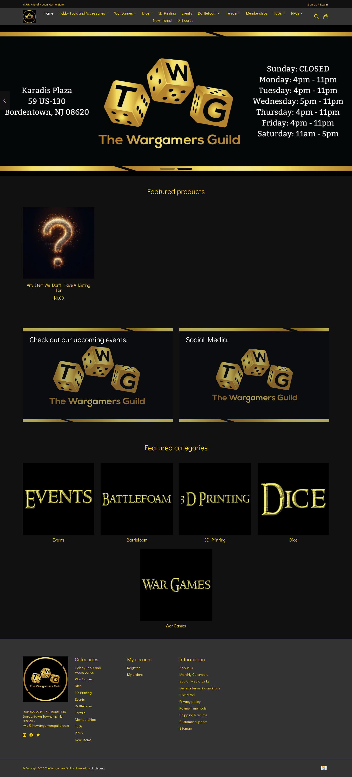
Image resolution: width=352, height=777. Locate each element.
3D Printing (167, 13)
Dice (293, 540)
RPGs (79, 733)
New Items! (162, 20)
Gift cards (185, 20)
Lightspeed (98, 768)
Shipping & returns (193, 715)
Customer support (193, 721)
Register (133, 667)
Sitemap (185, 728)
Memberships (256, 13)
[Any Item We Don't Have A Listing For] (58, 243)
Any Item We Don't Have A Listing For (58, 287)
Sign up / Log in (317, 4)
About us (186, 667)
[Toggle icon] (316, 16)
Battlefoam (137, 540)
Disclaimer (187, 695)
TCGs (79, 726)
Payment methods (193, 708)
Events (187, 13)
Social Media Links (194, 681)
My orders (135, 674)
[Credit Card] (324, 768)
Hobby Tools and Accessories (88, 670)
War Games (176, 626)
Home (48, 13)
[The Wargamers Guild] (29, 16)
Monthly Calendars (193, 674)
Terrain (80, 712)
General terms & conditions (199, 688)
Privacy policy (190, 701)
